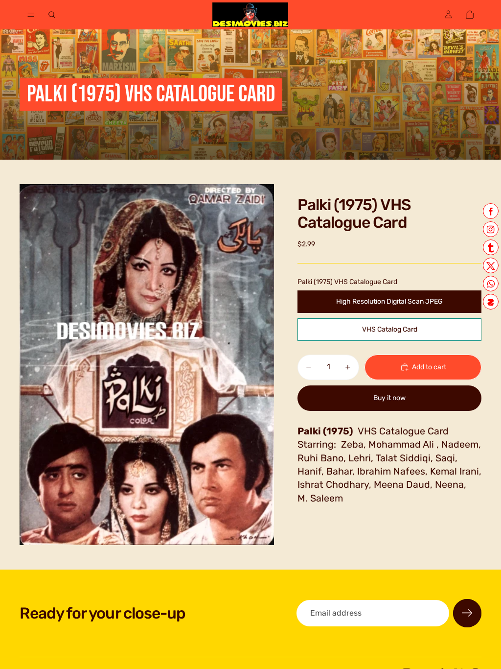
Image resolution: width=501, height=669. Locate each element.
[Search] (52, 14)
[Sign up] (467, 613)
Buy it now (389, 398)
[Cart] (469, 14)
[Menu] (31, 14)
